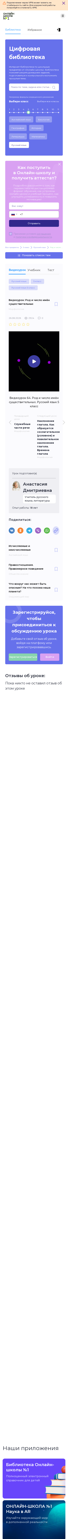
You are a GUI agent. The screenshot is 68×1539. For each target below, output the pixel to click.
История (36, 128)
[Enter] (59, 30)
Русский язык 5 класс (23, 287)
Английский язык (21, 119)
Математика (38, 136)
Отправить (34, 223)
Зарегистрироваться (23, 657)
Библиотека (13, 29)
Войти (50, 657)
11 (58, 109)
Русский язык (19, 145)
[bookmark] (56, 304)
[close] (59, 164)
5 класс (37, 281)
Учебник (34, 270)
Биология (44, 119)
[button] (14, 214)
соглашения (44, 233)
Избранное (35, 29)
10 (53, 109)
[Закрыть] (63, 3)
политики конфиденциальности (34, 236)
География (18, 128)
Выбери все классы (48, 101)
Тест (50, 270)
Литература (18, 136)
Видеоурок (17, 270)
